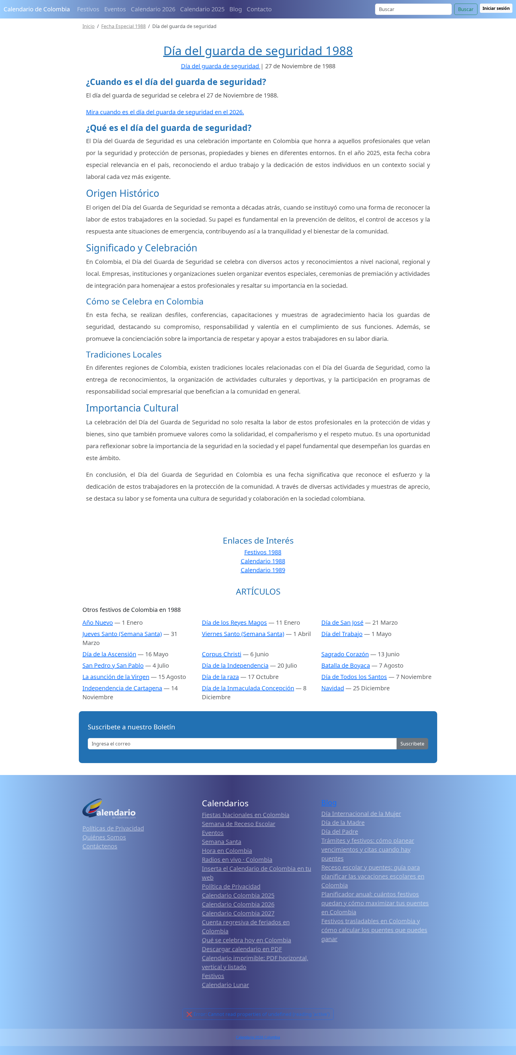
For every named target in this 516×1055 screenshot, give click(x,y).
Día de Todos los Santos (354, 677)
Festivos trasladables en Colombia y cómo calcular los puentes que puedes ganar (374, 930)
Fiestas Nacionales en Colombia (245, 815)
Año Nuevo (97, 622)
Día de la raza (220, 677)
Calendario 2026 (153, 9)
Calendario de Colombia (37, 9)
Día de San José (342, 622)
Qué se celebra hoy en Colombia (246, 940)
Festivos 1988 (262, 552)
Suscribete (412, 743)
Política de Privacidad (231, 886)
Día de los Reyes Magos (234, 622)
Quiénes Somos (104, 837)
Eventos (115, 9)
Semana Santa (221, 842)
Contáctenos (99, 846)
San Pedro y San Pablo (113, 665)
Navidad (332, 688)
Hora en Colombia (227, 851)
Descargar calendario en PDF (242, 949)
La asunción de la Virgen (115, 677)
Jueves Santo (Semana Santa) (122, 634)
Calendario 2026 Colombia (258, 1037)
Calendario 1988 (263, 561)
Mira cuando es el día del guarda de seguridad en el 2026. (165, 112)
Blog (235, 9)
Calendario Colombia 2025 (238, 895)
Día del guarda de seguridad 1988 (258, 50)
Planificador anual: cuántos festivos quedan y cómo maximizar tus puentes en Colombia (375, 903)
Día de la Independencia (235, 665)
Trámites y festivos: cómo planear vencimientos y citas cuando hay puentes (367, 849)
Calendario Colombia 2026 (238, 904)
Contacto (259, 9)
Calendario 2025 (202, 9)
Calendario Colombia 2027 (238, 913)
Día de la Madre (343, 823)
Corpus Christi (221, 654)
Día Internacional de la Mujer (361, 814)
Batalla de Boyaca (345, 665)
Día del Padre (339, 831)
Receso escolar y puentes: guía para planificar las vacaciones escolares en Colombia (372, 876)
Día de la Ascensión (109, 654)
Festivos (88, 9)
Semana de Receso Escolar (238, 824)
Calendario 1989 (263, 570)
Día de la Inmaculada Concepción (248, 688)
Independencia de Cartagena (122, 688)
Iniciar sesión (496, 8)
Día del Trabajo (342, 634)
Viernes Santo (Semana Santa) (243, 634)
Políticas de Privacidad (113, 828)
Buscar (466, 9)
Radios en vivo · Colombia (237, 860)
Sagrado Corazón (345, 654)
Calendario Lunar (225, 985)
